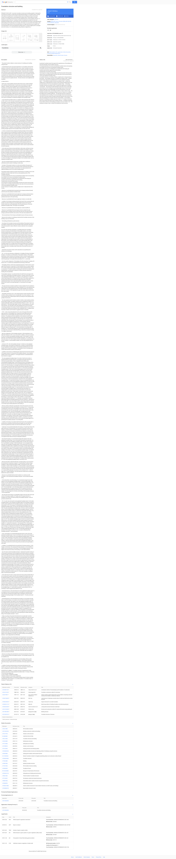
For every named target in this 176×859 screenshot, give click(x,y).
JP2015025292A (5, 731)
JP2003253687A (5, 701)
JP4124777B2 (5, 733)
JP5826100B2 (5, 775)
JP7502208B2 (5, 760)
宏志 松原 (69, 21)
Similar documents (66, 52)
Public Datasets (87, 857)
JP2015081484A (5, 711)
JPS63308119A (5, 689)
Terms (93, 857)
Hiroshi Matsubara (51, 22)
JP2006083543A (5, 751)
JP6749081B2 (5, 746)
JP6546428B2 (5, 753)
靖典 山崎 (53, 21)
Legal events (60, 52)
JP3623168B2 (5, 728)
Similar (67, 16)
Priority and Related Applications (53, 53)
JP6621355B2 (5, 738)
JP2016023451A (5, 714)
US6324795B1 (5, 694)
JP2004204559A (5, 706)
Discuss (65, 55)
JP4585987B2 (5, 783)
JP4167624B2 (5, 748)
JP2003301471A (5, 704)
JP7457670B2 (5, 765)
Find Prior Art (60, 16)
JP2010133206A (5, 709)
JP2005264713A (5, 773)
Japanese (56, 19)
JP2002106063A (5, 698)
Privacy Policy (98, 857)
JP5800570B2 (5, 780)
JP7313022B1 (5, 778)
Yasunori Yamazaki (59, 21)
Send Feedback (78, 857)
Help (104, 857)
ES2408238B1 (5, 736)
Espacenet (55, 55)
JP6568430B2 (5, 768)
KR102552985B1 (5, 770)
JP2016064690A (5, 800)
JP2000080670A (5, 788)
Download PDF (52, 16)
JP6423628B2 (5, 741)
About (72, 857)
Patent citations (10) (53, 52)
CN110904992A (5, 756)
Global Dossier (61, 55)
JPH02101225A (5, 692)
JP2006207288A (5, 785)
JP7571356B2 (5, 743)
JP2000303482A (5, 758)
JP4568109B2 (5, 763)
